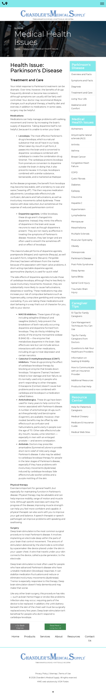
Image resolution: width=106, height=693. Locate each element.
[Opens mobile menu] (102, 3)
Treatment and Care (81, 92)
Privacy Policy (41, 673)
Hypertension (78, 209)
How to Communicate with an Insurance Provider (82, 371)
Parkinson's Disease (81, 258)
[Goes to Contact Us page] (6, 3)
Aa (15, 28)
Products (29, 636)
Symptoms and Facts (82, 80)
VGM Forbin (63, 681)
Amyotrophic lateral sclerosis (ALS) (81, 137)
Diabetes (75, 185)
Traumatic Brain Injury (79, 291)
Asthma (75, 150)
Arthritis (75, 144)
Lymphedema (78, 215)
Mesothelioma (78, 227)
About (59, 636)
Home (17, 49)
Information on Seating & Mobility (80, 359)
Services (45, 636)
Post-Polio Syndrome (82, 264)
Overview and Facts (81, 74)
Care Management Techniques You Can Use (81, 326)
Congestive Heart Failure (80, 165)
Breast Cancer (78, 157)
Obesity (75, 246)
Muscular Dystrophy (81, 240)
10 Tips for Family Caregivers (80, 314)
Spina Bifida (77, 277)
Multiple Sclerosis (80, 234)
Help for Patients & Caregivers (81, 409)
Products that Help (81, 386)
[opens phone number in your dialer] (3, 3)
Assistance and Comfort (78, 107)
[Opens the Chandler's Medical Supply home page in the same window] (53, 12)
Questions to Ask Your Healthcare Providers (82, 350)
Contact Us (89, 638)
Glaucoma (76, 197)
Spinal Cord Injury (80, 283)
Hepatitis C (76, 203)
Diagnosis (76, 86)
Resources (28, 49)
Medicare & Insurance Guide (82, 424)
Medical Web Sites (80, 432)
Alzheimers (77, 129)
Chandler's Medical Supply (47, 677)
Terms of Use (65, 673)
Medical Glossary (79, 416)
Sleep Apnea (77, 270)
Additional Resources (82, 380)
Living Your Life (79, 99)
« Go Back (19, 626)
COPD (74, 172)
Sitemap (53, 673)
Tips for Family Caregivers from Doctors (79, 338)
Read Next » (55, 626)
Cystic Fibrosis (78, 178)
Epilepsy (75, 191)
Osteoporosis (78, 252)
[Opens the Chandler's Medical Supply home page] (53, 656)
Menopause (77, 221)
